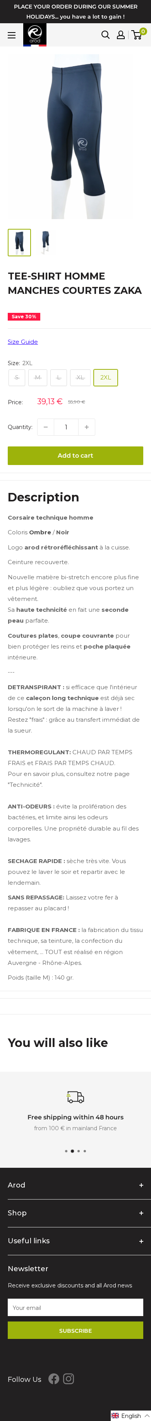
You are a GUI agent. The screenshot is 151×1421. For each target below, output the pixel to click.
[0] (137, 34)
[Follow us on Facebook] (53, 1378)
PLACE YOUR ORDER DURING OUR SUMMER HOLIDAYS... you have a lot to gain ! (75, 11)
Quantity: (20, 427)
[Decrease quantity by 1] (46, 427)
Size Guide (23, 341)
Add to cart (75, 455)
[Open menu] (11, 35)
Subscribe (75, 1330)
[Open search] (105, 35)
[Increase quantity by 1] (87, 427)
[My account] (121, 35)
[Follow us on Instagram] (68, 1378)
